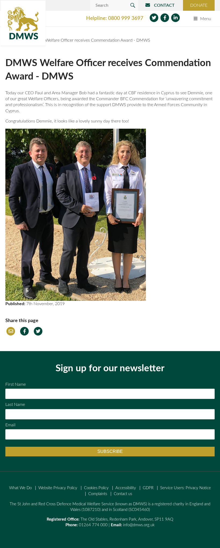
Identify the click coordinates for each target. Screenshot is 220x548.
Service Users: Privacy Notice (185, 488)
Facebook (164, 17)
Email (10, 331)
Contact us (123, 494)
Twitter (154, 17)
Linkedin (175, 17)
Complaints (97, 494)
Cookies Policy (96, 488)
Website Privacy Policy (57, 488)
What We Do (20, 488)
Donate (198, 5)
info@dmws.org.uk (139, 525)
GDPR (148, 488)
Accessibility (125, 488)
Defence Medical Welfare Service (23, 23)
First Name (15, 384)
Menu (205, 19)
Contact (164, 5)
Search (132, 5)
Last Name (15, 404)
